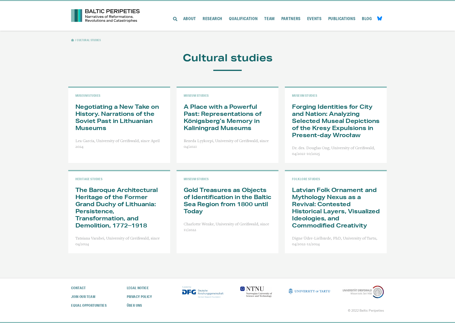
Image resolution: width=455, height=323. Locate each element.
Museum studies (87, 95)
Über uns (134, 305)
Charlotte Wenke (199, 224)
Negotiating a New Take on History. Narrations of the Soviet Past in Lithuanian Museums (117, 117)
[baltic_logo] (105, 15)
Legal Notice (138, 288)
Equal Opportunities (89, 305)
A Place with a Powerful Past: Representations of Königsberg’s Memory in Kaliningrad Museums (222, 117)
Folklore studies (306, 179)
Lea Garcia (84, 141)
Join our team (83, 296)
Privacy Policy (139, 296)
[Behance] (379, 19)
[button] (175, 16)
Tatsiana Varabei (89, 238)
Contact (78, 288)
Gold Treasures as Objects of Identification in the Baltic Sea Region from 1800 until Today (227, 201)
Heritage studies (89, 179)
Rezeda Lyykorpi (198, 141)
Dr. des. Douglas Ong (310, 148)
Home (72, 40)
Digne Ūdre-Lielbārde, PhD (316, 238)
